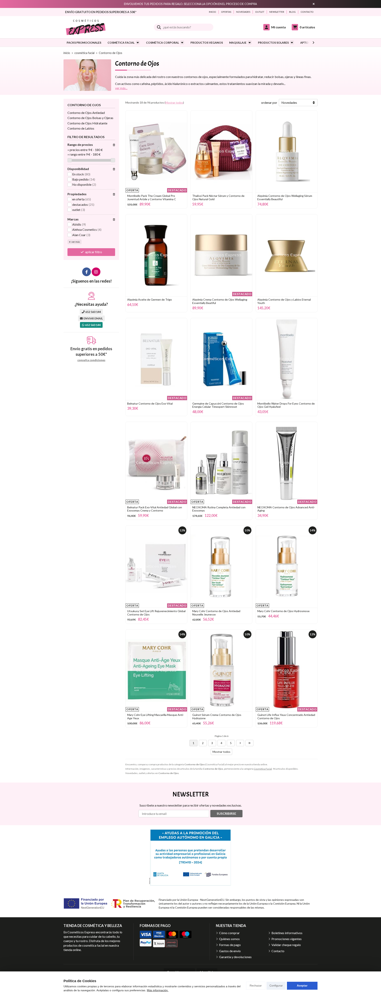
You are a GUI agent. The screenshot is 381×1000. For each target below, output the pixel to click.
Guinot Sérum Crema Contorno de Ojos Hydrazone (216, 716)
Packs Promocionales (84, 42)
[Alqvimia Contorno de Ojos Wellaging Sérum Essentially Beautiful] (286, 151)
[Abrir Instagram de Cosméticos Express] (96, 272)
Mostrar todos (174, 102)
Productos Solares (273, 42)
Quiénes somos (229, 939)
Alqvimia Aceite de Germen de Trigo (149, 299)
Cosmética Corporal (162, 42)
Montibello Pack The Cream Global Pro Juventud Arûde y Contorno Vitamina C (151, 197)
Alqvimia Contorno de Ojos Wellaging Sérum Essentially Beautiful (284, 197)
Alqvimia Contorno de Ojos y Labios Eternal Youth (284, 301)
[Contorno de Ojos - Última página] (249, 743)
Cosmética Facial (121, 42)
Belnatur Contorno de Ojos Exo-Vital (150, 403)
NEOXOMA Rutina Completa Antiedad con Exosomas (218, 509)
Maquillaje (237, 42)
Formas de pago (230, 945)
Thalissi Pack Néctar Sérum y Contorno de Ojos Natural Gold (218, 197)
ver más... (121, 88)
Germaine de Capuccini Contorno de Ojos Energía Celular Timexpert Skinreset (218, 405)
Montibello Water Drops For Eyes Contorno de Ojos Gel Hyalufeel (286, 405)
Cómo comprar (229, 933)
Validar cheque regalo (286, 945)
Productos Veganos (206, 42)
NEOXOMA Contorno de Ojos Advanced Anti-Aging (286, 509)
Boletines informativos (286, 933)
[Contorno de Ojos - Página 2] (240, 743)
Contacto (277, 951)
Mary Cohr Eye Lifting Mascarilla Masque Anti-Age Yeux (155, 716)
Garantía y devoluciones (235, 957)
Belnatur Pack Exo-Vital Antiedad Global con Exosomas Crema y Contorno (154, 509)
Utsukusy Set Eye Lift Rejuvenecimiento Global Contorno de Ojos (156, 612)
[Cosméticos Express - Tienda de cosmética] (86, 27)
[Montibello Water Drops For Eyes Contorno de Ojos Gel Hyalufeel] (286, 359)
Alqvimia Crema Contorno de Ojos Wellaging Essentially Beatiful (219, 301)
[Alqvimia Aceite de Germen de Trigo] (156, 255)
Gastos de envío (230, 951)
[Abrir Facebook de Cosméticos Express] (86, 272)
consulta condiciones (91, 360)
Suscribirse (226, 813)
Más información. (157, 990)
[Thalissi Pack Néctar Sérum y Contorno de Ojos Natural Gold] (221, 151)
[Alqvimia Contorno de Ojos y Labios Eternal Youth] (286, 255)
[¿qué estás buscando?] (183, 27)
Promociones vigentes (286, 939)
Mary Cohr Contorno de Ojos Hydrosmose (283, 611)
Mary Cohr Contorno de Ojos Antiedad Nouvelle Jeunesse (216, 612)
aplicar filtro (93, 252)
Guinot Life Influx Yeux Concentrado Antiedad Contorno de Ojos (286, 716)
